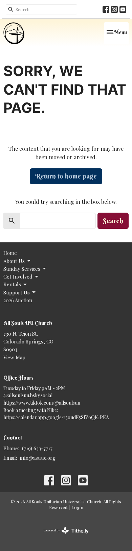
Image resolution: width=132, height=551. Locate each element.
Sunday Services (21, 268)
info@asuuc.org (38, 457)
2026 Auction (17, 300)
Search (113, 220)
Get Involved (17, 276)
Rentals (12, 284)
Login (77, 507)
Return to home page (66, 176)
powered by (62, 536)
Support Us (16, 292)
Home (10, 252)
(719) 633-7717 (37, 448)
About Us (14, 261)
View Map (14, 357)
